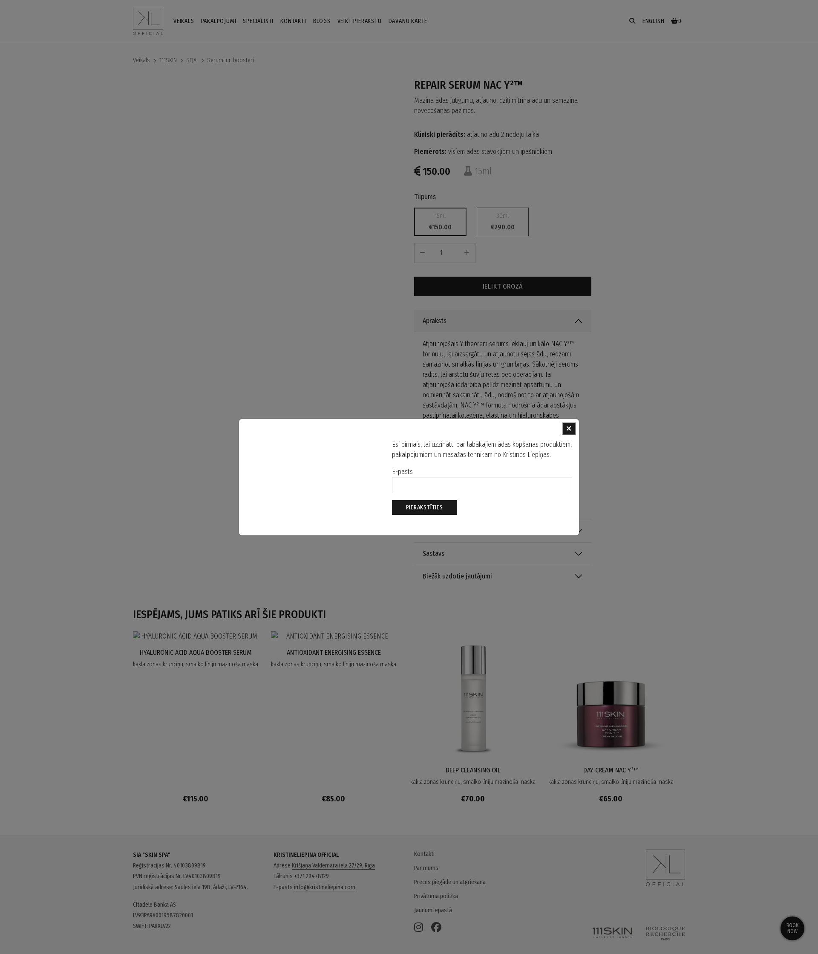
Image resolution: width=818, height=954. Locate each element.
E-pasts (402, 472)
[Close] (569, 428)
